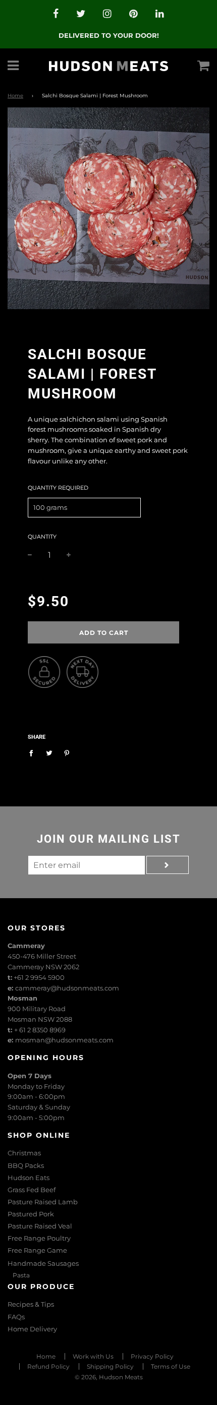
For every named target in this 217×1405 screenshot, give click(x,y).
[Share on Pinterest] (67, 752)
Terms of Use (170, 1366)
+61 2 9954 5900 (39, 977)
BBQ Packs (26, 1165)
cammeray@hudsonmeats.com (67, 988)
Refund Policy (48, 1366)
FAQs (16, 1317)
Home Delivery (32, 1329)
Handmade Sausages (43, 1263)
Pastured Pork (31, 1214)
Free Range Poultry (39, 1238)
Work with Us (93, 1356)
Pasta (21, 1275)
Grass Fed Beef (32, 1190)
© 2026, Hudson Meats (109, 1377)
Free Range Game (37, 1250)
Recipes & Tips (31, 1304)
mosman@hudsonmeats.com (64, 1040)
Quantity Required (58, 487)
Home (15, 95)
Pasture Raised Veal (40, 1226)
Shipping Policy (110, 1366)
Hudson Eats (28, 1178)
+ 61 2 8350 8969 (40, 1030)
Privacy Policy (152, 1356)
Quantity (42, 536)
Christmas (24, 1153)
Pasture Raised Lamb (43, 1202)
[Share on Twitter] (49, 752)
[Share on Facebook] (33, 752)
